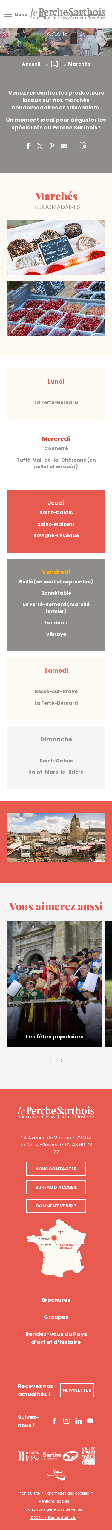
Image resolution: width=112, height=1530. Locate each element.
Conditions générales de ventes (54, 1509)
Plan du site (29, 1493)
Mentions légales (54, 1501)
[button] (82, 145)
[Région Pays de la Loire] (28, 1456)
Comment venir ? (56, 1206)
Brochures (56, 1300)
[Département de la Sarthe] (60, 1456)
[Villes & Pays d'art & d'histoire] (88, 1456)
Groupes (56, 1317)
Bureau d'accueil (56, 1187)
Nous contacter (56, 1169)
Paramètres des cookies (67, 1493)
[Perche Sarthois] (56, 1112)
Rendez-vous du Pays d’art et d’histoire (56, 1338)
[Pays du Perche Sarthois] (67, 14)
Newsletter (77, 1390)
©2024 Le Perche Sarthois (53, 1518)
